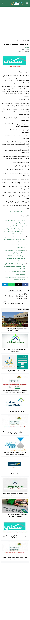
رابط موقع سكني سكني (15, 211)
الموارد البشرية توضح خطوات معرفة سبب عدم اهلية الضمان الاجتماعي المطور (15, 432)
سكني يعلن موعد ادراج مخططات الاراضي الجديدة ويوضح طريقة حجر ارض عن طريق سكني (14, 258)
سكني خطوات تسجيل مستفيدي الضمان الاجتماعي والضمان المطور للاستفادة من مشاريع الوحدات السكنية (14, 231)
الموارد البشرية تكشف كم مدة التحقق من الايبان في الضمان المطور (15, 558)
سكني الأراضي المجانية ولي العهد (16, 226)
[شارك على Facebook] (25, 284)
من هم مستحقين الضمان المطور (15, 474)
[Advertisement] (15, 22)
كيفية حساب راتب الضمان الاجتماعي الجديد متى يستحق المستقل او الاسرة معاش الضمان (15, 391)
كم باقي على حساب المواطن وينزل (15, 412)
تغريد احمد (26, 48)
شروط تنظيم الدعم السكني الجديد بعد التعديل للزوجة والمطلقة (15, 537)
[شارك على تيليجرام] (5, 284)
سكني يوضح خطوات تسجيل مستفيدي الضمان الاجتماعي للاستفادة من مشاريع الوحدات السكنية (14, 239)
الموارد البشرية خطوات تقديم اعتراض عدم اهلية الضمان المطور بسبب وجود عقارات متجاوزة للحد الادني (16, 295)
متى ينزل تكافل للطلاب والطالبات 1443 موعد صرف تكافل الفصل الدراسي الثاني (15, 453)
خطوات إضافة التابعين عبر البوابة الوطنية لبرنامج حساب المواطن (15, 494)
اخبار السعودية (20, 41)
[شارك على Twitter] (18, 284)
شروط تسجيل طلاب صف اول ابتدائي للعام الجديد (15, 371)
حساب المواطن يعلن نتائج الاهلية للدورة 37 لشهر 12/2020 (15, 350)
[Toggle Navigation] (27, 3)
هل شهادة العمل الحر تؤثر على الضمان (13, 303)
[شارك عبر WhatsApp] (11, 284)
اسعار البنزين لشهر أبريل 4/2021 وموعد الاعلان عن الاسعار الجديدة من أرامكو (15, 515)
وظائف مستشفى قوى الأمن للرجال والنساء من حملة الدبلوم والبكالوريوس (15, 329)
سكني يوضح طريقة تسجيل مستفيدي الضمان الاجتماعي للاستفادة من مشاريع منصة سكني (14, 266)
